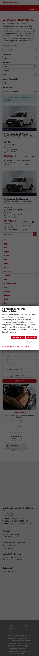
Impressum (25, 347)
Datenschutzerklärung (10, 347)
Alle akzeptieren (18, 337)
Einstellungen (31, 342)
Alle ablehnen (31, 337)
